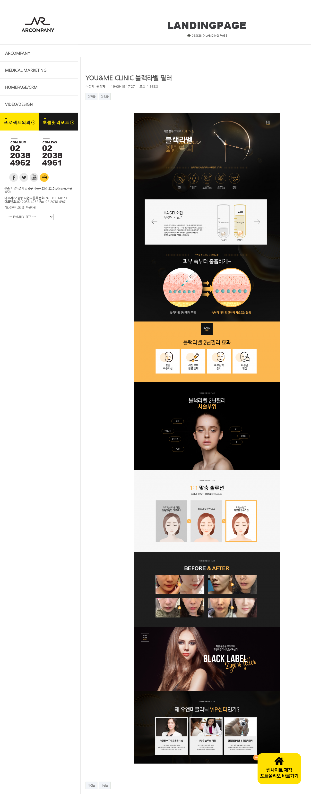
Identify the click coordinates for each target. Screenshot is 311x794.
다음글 (105, 96)
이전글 (91, 96)
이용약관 (31, 207)
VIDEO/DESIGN (19, 104)
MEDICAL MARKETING (26, 70)
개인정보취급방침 (14, 207)
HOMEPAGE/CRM (21, 87)
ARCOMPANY (17, 53)
